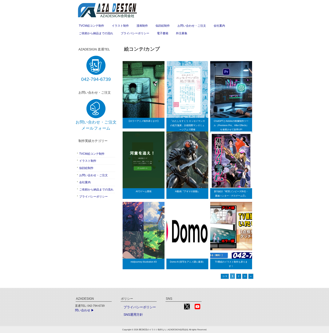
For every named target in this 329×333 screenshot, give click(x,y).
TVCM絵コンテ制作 (92, 153)
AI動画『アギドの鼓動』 (187, 191)
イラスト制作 (87, 160)
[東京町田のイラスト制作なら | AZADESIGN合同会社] (107, 18)
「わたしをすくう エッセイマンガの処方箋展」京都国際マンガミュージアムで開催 (187, 125)
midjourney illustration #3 (144, 262)
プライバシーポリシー (93, 196)
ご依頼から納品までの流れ (96, 189)
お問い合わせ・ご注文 (93, 175)
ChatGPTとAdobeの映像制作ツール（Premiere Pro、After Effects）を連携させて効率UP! (231, 125)
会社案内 (85, 182)
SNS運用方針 (133, 314)
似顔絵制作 (86, 168)
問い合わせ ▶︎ (84, 310)
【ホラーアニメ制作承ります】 (144, 121)
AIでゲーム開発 (144, 191)
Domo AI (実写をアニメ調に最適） (187, 262)
